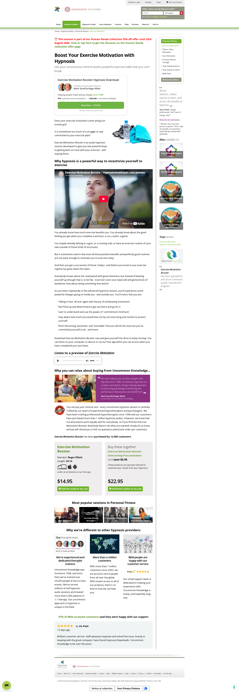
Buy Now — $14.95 (90, 105)
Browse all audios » (171, 80)
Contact (133, 673)
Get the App (168, 673)
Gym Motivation (169, 56)
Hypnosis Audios (71, 24)
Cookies (149, 673)
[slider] (73, 360)
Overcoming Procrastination (124, 455)
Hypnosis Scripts (89, 24)
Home (58, 24)
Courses (118, 24)
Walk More (167, 74)
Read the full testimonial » (169, 120)
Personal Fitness (170, 41)
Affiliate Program (117, 673)
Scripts (101, 673)
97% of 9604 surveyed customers (79, 616)
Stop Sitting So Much (171, 70)
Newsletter (157, 673)
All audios (169, 13)
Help (126, 673)
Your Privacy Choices (128, 688)
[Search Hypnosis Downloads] (181, 13)
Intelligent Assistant (159, 16)
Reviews (135, 24)
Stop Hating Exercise (171, 66)
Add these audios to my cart (126, 489)
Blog (126, 24)
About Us (145, 24)
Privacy (141, 673)
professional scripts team (69, 548)
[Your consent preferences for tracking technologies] (234, 687)
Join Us (156, 24)
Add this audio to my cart (74, 489)
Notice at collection (102, 688)
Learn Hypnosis (105, 24)
